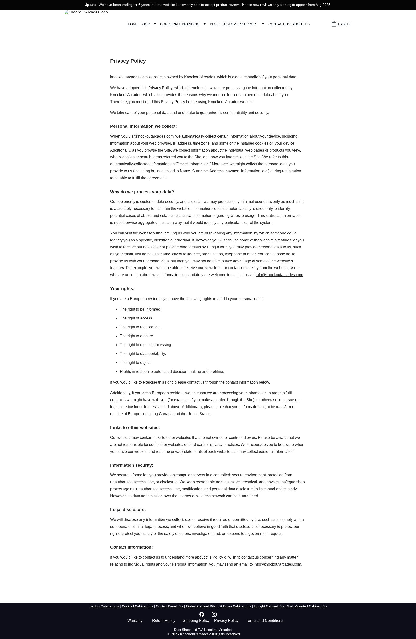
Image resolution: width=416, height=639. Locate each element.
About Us (301, 24)
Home (133, 24)
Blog (214, 24)
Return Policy (163, 621)
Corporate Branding (180, 24)
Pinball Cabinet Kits (200, 606)
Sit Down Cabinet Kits (234, 606)
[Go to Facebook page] (204, 614)
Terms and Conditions (264, 621)
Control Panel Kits (169, 606)
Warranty (135, 621)
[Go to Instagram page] (214, 614)
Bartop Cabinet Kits (104, 606)
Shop (145, 24)
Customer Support (240, 24)
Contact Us (279, 24)
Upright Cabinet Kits (269, 606)
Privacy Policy (226, 621)
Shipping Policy (196, 621)
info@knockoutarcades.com (279, 275)
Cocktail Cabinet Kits (137, 606)
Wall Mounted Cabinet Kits (307, 606)
